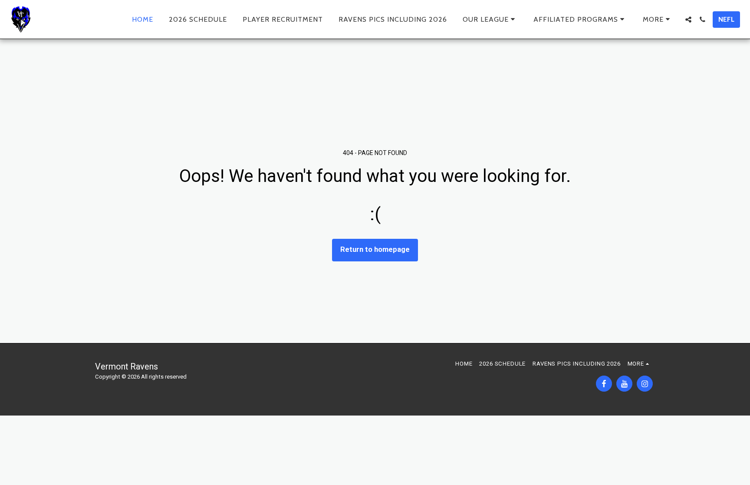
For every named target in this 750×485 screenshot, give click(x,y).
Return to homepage (375, 249)
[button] (490, 19)
